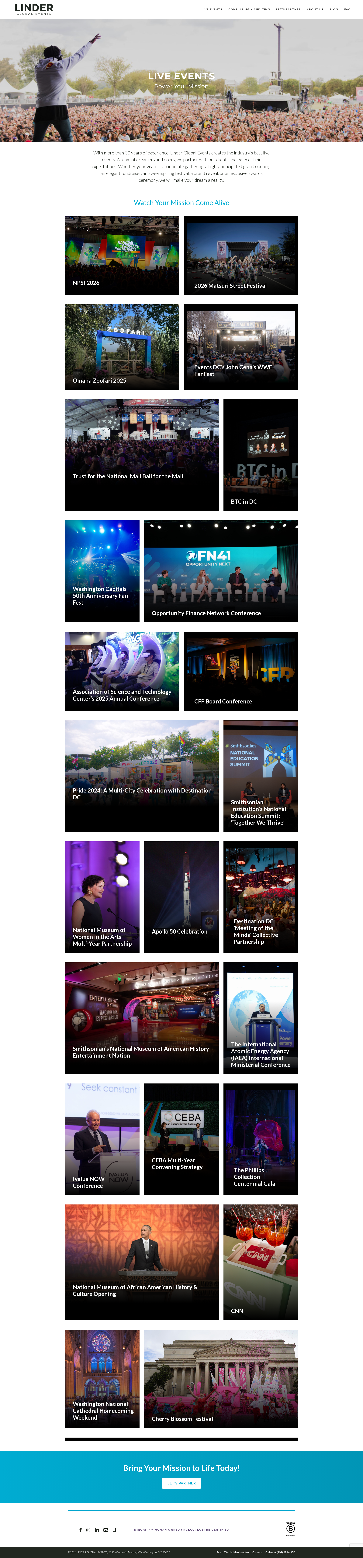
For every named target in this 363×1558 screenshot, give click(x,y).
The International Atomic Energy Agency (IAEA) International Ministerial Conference (261, 1054)
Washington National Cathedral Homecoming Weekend (103, 1410)
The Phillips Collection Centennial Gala (254, 1176)
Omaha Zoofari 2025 (99, 380)
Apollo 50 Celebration (180, 931)
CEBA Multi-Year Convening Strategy (177, 1163)
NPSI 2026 (86, 282)
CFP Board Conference (223, 701)
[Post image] (122, 254)
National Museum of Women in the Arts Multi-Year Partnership (102, 936)
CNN (237, 1310)
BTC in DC (244, 501)
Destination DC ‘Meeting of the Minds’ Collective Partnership (256, 931)
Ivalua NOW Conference (89, 1182)
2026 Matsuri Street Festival (230, 285)
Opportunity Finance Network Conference (206, 613)
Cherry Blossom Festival (182, 1418)
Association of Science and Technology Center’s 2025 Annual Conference (122, 695)
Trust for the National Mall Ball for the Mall (128, 476)
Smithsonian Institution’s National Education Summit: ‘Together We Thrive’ (258, 812)
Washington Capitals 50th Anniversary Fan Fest (100, 595)
